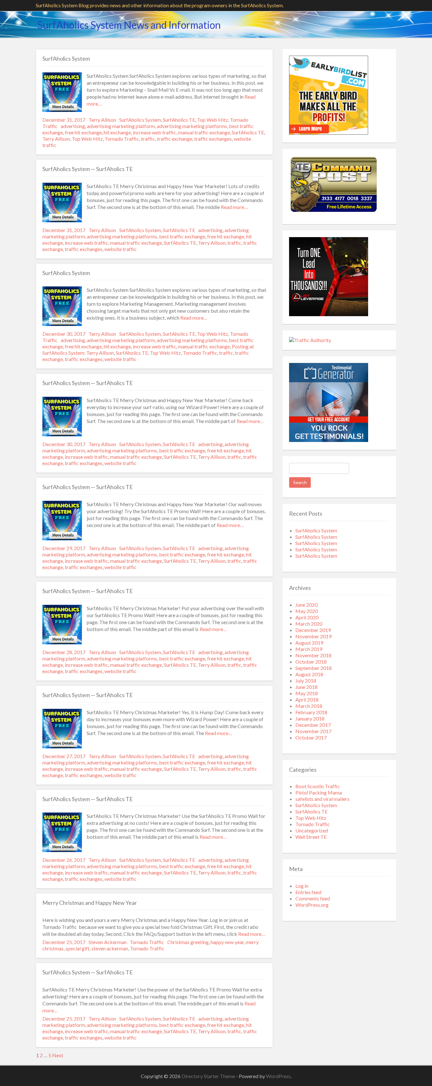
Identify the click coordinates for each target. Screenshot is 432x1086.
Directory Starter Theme (209, 1076)
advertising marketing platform (121, 126)
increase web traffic (154, 132)
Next (57, 1055)
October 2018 (311, 662)
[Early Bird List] (328, 133)
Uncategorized (311, 830)
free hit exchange (83, 132)
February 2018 (311, 712)
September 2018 (313, 668)
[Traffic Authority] (310, 340)
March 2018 (308, 706)
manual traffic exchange (204, 132)
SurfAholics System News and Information (129, 25)
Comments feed (312, 898)
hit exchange (117, 132)
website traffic (120, 249)
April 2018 (306, 699)
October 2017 (311, 737)
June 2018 (306, 687)
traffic (148, 139)
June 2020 (306, 605)
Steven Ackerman (108, 942)
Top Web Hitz (212, 120)
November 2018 (313, 655)
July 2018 (305, 681)
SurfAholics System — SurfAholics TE (87, 168)
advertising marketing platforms (192, 126)
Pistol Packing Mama (318, 792)
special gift (77, 948)
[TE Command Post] (333, 212)
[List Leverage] (328, 314)
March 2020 (308, 624)
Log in (301, 886)
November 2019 (313, 636)
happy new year (227, 942)
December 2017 (313, 725)
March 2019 (308, 649)
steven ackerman (109, 948)
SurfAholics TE (179, 120)
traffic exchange (174, 139)
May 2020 (306, 611)
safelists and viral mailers (322, 799)
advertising (73, 126)
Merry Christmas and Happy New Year (89, 902)
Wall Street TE (311, 837)
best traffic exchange (182, 236)
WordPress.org (312, 905)
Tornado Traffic (122, 139)
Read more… (234, 207)
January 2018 (309, 718)
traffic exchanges (213, 139)
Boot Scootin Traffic (317, 786)
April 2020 (306, 617)
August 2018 (309, 674)
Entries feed (308, 892)
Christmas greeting (188, 942)
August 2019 (309, 643)
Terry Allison (102, 120)
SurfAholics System (66, 58)
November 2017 (313, 731)
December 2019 (313, 630)
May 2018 (306, 693)
